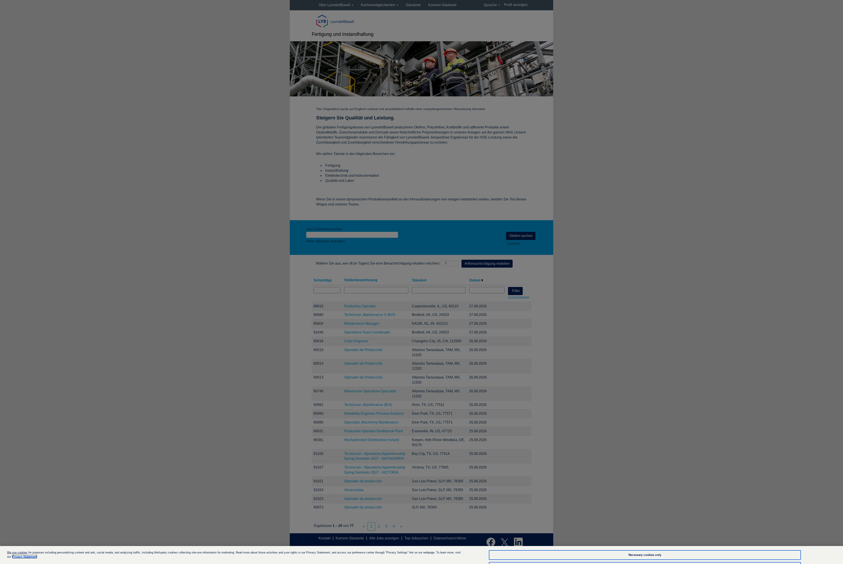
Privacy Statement (24, 556)
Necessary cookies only (645, 555)
